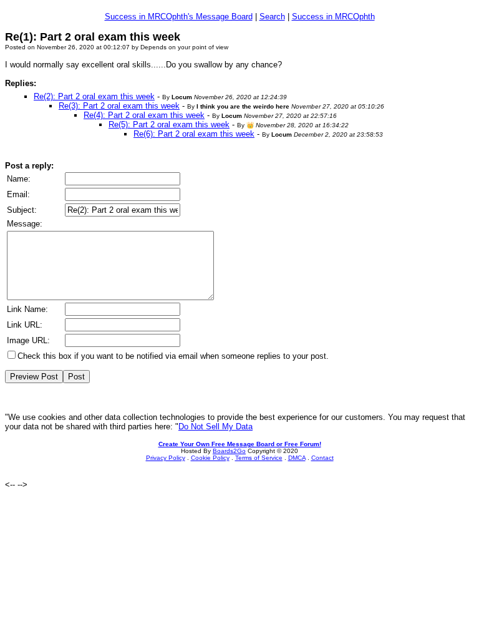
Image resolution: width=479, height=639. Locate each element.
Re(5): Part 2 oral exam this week (169, 124)
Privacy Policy (165, 457)
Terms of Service (259, 457)
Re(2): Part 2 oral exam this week (94, 96)
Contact (322, 457)
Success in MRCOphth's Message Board (179, 16)
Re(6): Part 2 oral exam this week (193, 134)
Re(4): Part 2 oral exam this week (144, 115)
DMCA (297, 457)
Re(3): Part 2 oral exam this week (119, 105)
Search (272, 16)
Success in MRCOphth (333, 16)
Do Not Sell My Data (215, 426)
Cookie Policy (210, 457)
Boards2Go (229, 450)
